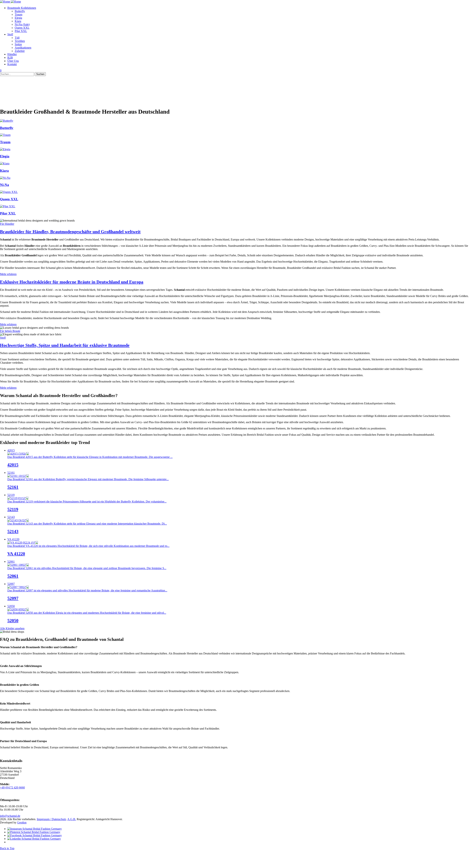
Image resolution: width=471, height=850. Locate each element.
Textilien (20, 41)
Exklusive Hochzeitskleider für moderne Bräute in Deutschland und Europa (71, 282)
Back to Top (7, 848)
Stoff (10, 34)
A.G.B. (71, 819)
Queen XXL (22, 27)
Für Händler (7, 223)
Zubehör (20, 50)
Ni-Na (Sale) (22, 24)
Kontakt (12, 64)
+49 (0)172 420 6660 (12, 787)
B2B (10, 57)
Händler (12, 54)
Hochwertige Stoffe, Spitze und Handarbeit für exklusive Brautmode (65, 345)
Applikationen (23, 47)
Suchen (40, 74)
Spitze (18, 44)
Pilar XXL (21, 31)
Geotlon (21, 822)
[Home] (10, 1)
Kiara (18, 21)
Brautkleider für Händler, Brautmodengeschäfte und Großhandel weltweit (70, 231)
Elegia (18, 17)
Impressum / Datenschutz (51, 819)
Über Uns (13, 60)
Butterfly (20, 11)
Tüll (17, 37)
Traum (18, 14)
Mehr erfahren (8, 274)
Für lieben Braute (10, 331)
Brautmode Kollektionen (21, 7)
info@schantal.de (10, 815)
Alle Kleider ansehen (12, 628)
